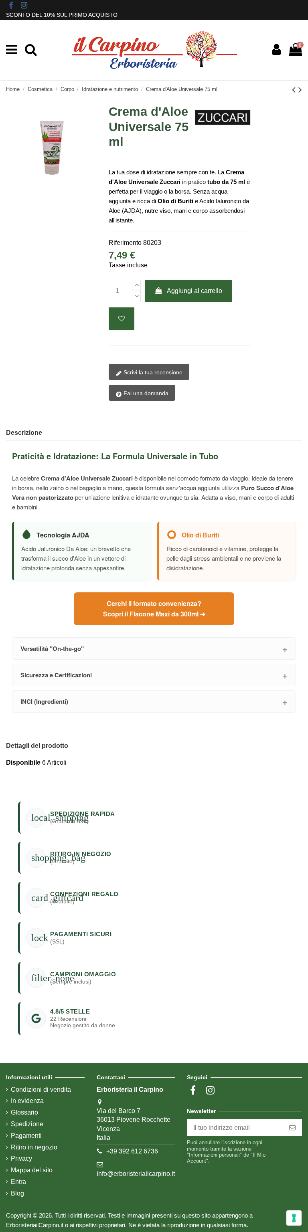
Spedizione (27, 1124)
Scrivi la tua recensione (152, 372)
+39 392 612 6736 (132, 1151)
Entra (18, 1181)
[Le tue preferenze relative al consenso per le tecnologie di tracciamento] (294, 1218)
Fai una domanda (145, 393)
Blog (17, 1193)
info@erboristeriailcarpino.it (136, 1173)
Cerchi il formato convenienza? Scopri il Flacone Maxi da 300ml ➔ (154, 608)
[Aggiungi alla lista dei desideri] (121, 318)
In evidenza (27, 1100)
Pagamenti (26, 1135)
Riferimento (125, 242)
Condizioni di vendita (41, 1089)
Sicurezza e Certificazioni (56, 675)
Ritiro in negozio (34, 1147)
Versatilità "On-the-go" (52, 648)
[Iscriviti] (292, 1127)
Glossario (24, 1112)
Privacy (21, 1158)
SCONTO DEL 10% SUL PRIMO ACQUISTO (62, 15)
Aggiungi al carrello (194, 290)
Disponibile (23, 762)
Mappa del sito (32, 1170)
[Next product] (300, 89)
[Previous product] (295, 89)
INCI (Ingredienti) (44, 701)
